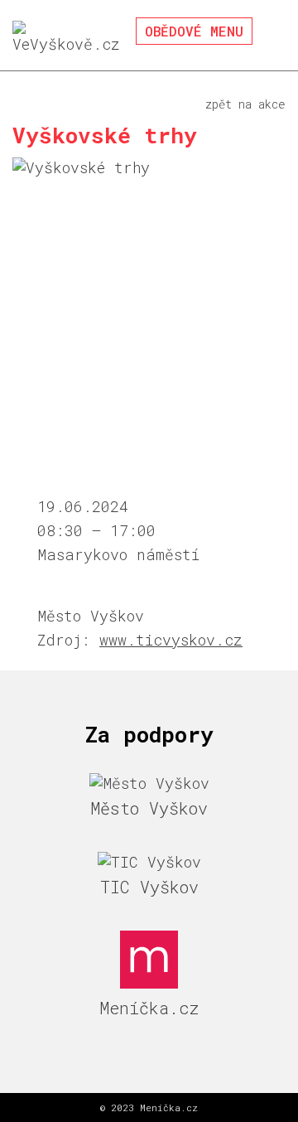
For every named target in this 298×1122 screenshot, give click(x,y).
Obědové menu (194, 31)
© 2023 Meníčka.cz (149, 1107)
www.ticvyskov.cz (171, 640)
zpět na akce (245, 104)
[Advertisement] (149, 339)
